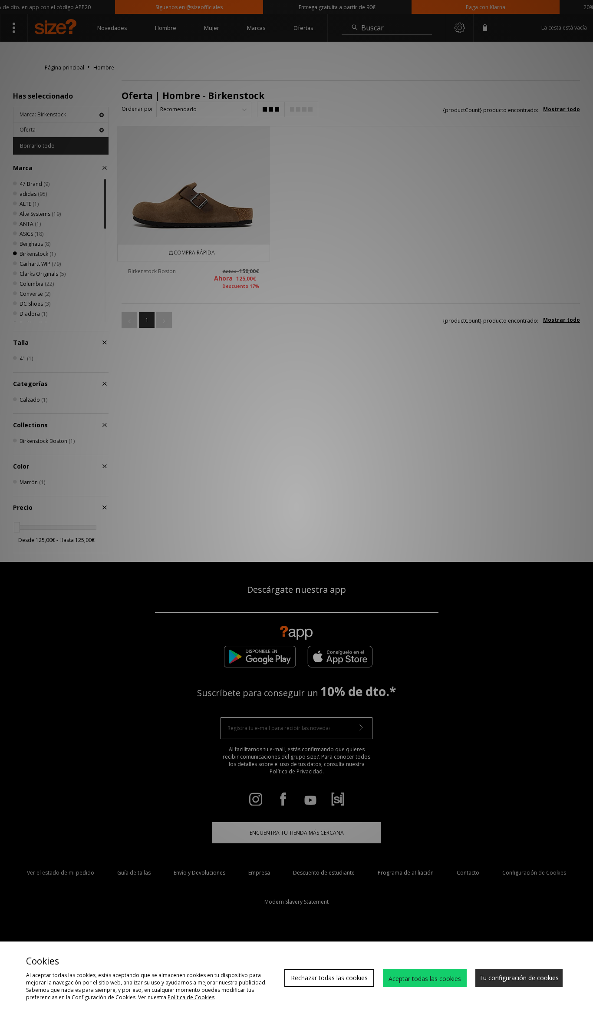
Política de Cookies (191, 997)
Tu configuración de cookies (519, 978)
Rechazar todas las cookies (329, 978)
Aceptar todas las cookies (425, 978)
